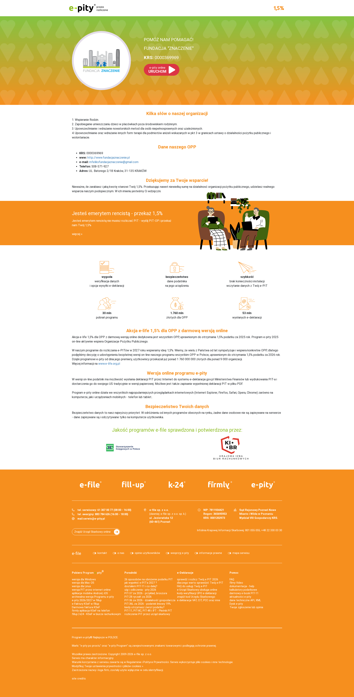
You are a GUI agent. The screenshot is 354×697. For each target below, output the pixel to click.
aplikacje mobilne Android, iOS (90, 593)
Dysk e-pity (236, 603)
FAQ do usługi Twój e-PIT (192, 586)
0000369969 (161, 57)
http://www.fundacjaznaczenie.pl (108, 157)
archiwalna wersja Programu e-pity (93, 596)
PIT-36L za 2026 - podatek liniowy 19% (147, 603)
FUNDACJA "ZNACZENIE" (169, 48)
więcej (76, 234)
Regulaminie (134, 662)
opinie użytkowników (147, 553)
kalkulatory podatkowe (243, 589)
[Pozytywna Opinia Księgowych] (123, 447)
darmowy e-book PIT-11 (244, 593)
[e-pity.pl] (263, 485)
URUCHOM (157, 70)
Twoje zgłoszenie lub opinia (246, 607)
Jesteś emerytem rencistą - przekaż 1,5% (117, 213)
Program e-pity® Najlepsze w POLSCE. (95, 637)
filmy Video (236, 582)
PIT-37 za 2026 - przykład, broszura (145, 593)
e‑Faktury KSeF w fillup (85, 603)
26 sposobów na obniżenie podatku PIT (148, 579)
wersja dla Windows (84, 579)
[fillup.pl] (134, 485)
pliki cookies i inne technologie (214, 662)
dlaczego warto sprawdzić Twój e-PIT (200, 582)
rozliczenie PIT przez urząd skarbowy (147, 614)
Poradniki (130, 572)
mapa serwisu (240, 553)
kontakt (102, 553)
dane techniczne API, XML (245, 600)
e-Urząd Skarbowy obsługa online (197, 589)
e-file (76, 553)
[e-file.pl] (91, 484)
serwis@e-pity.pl (94, 518)
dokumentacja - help (242, 586)
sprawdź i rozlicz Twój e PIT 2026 (197, 579)
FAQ (232, 579)
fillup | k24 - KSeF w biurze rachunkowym (96, 614)
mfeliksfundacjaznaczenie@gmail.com (113, 162)
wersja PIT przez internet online (91, 589)
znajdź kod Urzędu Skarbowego (196, 596)
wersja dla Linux (81, 586)
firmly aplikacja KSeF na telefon (91, 610)
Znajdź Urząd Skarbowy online (92, 531)
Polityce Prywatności (156, 662)
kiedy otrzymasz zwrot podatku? (144, 607)
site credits (79, 678)
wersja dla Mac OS (83, 582)
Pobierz (88, 572)
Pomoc (234, 572)
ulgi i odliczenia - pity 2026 (140, 589)
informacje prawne (210, 553)
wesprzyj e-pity (180, 553)
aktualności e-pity (240, 596)
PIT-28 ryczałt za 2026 (138, 596)
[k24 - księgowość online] (177, 484)
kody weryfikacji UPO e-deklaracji (196, 593)
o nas (120, 553)
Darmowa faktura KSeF (86, 607)
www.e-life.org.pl (109, 363)
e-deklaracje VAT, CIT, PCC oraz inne (198, 600)
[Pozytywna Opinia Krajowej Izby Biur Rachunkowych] (231, 447)
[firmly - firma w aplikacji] (220, 485)
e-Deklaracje (185, 572)
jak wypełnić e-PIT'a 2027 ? (140, 582)
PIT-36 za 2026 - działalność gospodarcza (149, 600)
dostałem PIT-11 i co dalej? (140, 586)
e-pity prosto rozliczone (88, 8)
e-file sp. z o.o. (143, 654)
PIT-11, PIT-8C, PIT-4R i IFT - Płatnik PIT (148, 610)
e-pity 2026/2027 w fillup (87, 600)
